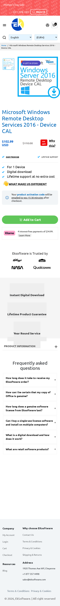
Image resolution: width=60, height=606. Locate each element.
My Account (9, 534)
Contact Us (28, 534)
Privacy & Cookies (31, 548)
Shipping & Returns (32, 554)
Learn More (24, 235)
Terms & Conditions (32, 541)
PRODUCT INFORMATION (19, 346)
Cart (5, 548)
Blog (5, 570)
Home (3, 45)
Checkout (7, 554)
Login (5, 541)
